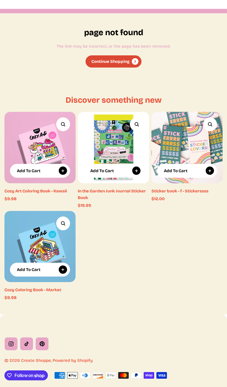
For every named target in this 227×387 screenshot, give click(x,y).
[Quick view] (63, 124)
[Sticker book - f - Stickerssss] (187, 147)
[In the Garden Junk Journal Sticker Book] (113, 147)
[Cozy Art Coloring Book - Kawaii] (40, 147)
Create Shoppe (36, 360)
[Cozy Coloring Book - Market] (40, 246)
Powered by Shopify (73, 360)
